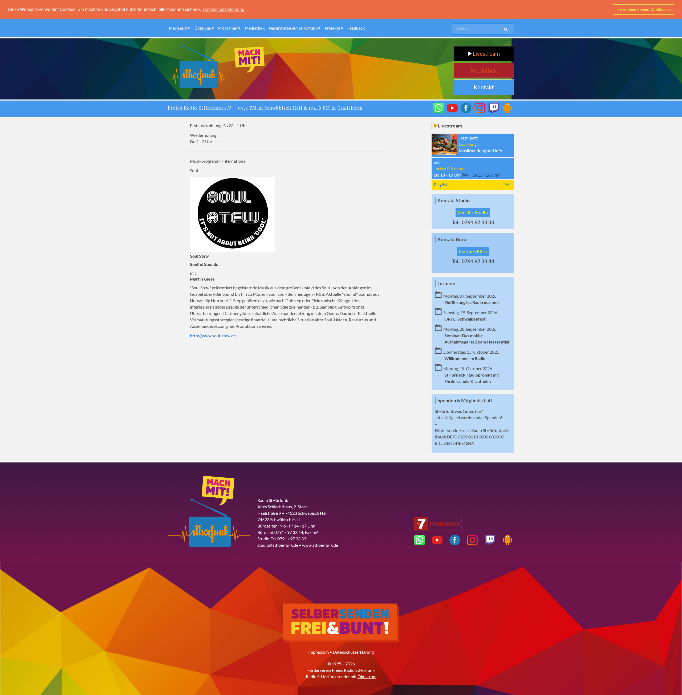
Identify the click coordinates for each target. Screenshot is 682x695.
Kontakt (484, 87)
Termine (446, 283)
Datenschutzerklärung (353, 651)
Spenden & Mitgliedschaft (464, 400)
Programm (227, 28)
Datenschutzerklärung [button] (223, 9)
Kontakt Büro (451, 239)
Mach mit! (178, 28)
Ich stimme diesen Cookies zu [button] (643, 9)
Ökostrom (367, 676)
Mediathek (255, 28)
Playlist (440, 184)
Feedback (356, 28)
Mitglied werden (460, 417)
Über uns (202, 28)
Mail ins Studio (473, 212)
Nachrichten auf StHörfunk (293, 28)
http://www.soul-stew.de (213, 335)
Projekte (332, 28)
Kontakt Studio (453, 200)
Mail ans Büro (473, 251)
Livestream (486, 53)
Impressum (318, 651)
